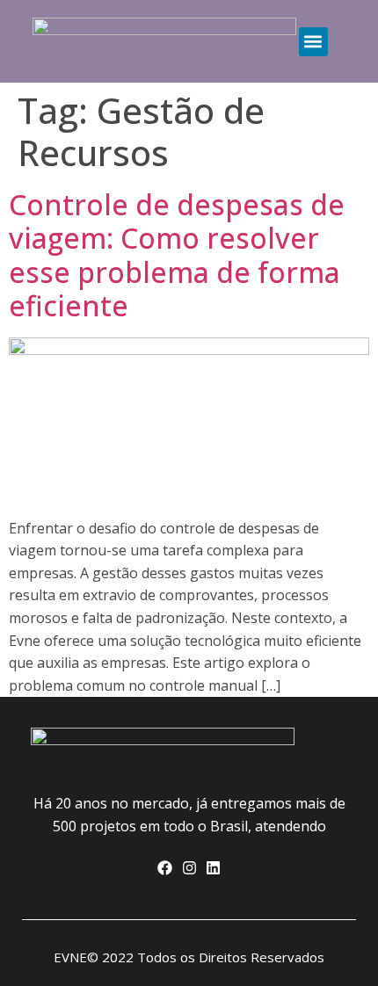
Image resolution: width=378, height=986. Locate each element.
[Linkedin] (213, 868)
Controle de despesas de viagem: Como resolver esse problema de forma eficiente (177, 254)
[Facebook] (165, 868)
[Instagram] (188, 868)
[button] (313, 41)
